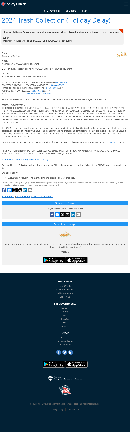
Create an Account (65, 289)
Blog (65, 322)
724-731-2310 (51, 87)
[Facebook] (58, 352)
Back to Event (8, 196)
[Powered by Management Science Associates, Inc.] (65, 378)
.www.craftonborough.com (38, 93)
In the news (65, 344)
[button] (126, 4)
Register (65, 318)
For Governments (51, 10)
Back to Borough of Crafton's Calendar (34, 196)
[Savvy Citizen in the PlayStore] (54, 260)
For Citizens (70, 10)
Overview (65, 307)
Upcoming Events (65, 340)
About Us (65, 337)
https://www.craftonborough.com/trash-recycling (25, 159)
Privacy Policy (57, 409)
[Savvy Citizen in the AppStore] (76, 260)
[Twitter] (64, 352)
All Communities (65, 293)
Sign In (84, 10)
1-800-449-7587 (56, 85)
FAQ (65, 315)
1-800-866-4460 (62, 82)
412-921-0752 (36, 90)
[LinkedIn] (70, 352)
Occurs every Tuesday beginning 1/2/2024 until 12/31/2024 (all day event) (38, 68)
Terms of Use (73, 409)
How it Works (65, 285)
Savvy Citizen (16, 4)
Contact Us (65, 296)
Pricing (65, 311)
